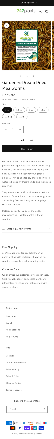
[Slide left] (20, 76)
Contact (10, 355)
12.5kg (8, 116)
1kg (7, 110)
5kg (31, 110)
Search (9, 323)
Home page (11, 316)
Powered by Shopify (34, 433)
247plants (22, 433)
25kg (22, 116)
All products (12, 336)
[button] (6, 11)
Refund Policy (12, 376)
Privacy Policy (12, 369)
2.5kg (19, 110)
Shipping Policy (13, 383)
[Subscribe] (44, 409)
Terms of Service (14, 390)
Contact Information (16, 362)
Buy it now (27, 148)
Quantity (6, 123)
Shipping (15, 99)
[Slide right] (33, 76)
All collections (13, 329)
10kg (43, 110)
